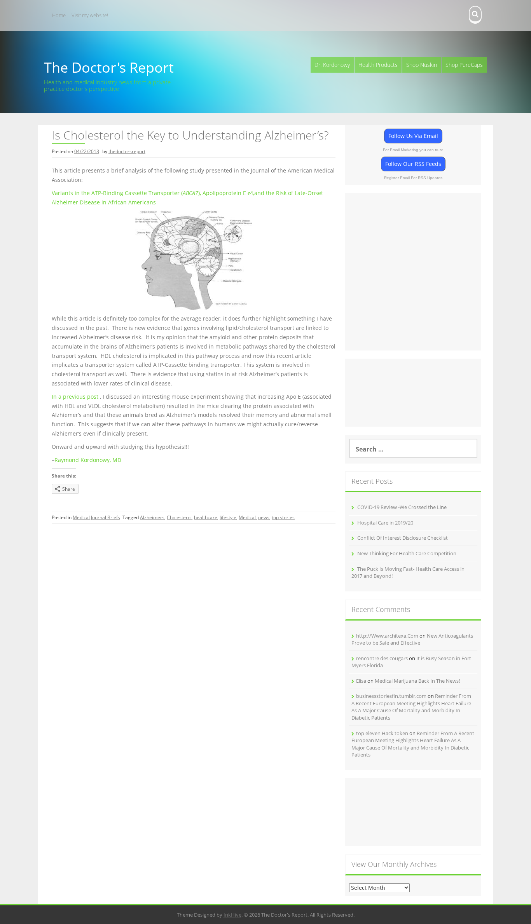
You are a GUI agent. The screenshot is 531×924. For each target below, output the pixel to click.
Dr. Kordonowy (332, 64)
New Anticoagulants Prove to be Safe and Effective (412, 639)
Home (59, 15)
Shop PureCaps (464, 64)
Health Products (378, 64)
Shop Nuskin (421, 64)
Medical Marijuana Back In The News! (417, 680)
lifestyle (228, 517)
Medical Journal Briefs (96, 517)
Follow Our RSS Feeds (413, 163)
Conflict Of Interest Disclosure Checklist (402, 537)
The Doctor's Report (109, 67)
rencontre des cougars (382, 658)
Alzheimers (152, 517)
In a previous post (75, 396)
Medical (247, 517)
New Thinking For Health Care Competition (406, 553)
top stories (283, 517)
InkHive (232, 914)
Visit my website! (90, 15)
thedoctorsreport (126, 151)
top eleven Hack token (382, 733)
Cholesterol (179, 517)
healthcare (205, 517)
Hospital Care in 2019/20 (385, 522)
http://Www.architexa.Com (387, 635)
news (263, 517)
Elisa (361, 680)
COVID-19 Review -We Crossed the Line (402, 507)
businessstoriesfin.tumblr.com (391, 695)
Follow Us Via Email (413, 135)
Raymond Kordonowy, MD (87, 460)
